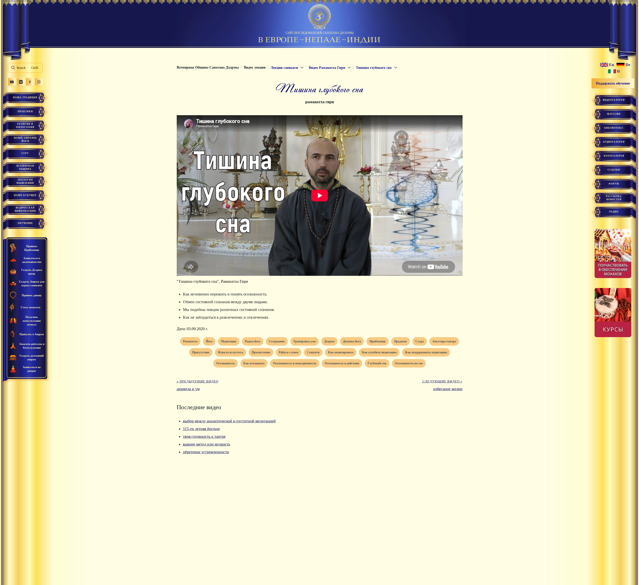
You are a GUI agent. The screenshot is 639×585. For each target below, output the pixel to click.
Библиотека (613, 128)
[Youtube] (12, 82)
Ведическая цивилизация (25, 209)
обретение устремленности (206, 452)
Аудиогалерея (614, 142)
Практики (25, 111)
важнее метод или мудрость (206, 444)
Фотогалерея (614, 156)
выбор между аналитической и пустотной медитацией (229, 421)
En (611, 65)
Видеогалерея (614, 100)
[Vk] (21, 82)
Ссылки (614, 170)
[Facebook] (30, 82)
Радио (614, 211)
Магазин (614, 114)
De (628, 65)
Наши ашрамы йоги (25, 139)
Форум (614, 184)
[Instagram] (39, 82)
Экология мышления (25, 181)
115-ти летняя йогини (201, 429)
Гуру (25, 153)
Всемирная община (25, 167)
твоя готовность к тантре (204, 436)
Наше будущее (25, 195)
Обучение (25, 223)
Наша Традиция (25, 97)
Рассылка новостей (614, 198)
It (618, 71)
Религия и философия (25, 125)
